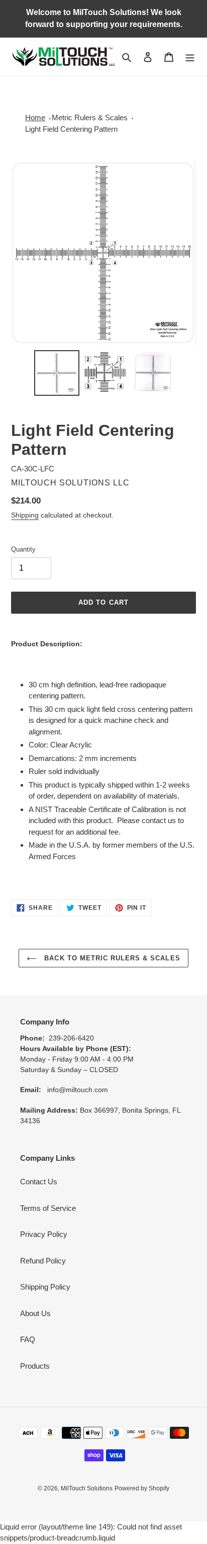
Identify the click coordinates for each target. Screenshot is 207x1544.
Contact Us (38, 1181)
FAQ (27, 1339)
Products (35, 1366)
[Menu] (189, 57)
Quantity (23, 549)
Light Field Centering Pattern (71, 129)
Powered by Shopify (142, 1488)
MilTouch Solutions (87, 1488)
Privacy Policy (43, 1234)
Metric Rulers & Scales (90, 117)
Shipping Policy (45, 1286)
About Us (35, 1313)
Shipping (25, 515)
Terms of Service (48, 1208)
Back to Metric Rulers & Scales (111, 958)
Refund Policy (43, 1260)
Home (35, 117)
